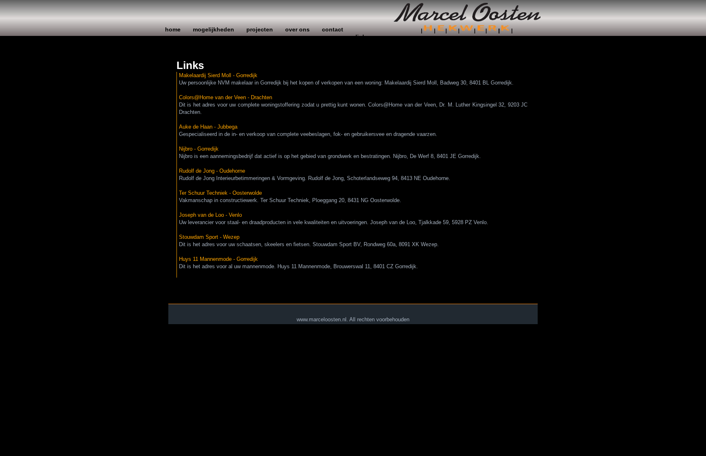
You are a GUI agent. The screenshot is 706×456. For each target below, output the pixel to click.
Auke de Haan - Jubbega (208, 127)
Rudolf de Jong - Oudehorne (212, 171)
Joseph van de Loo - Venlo (210, 215)
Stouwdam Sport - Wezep (209, 237)
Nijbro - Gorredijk (199, 149)
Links (362, 36)
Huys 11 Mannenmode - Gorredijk (218, 259)
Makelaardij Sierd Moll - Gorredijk (218, 75)
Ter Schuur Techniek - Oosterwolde (220, 193)
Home (173, 29)
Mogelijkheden (213, 29)
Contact (332, 29)
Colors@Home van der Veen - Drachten (225, 97)
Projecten (259, 29)
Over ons (297, 29)
